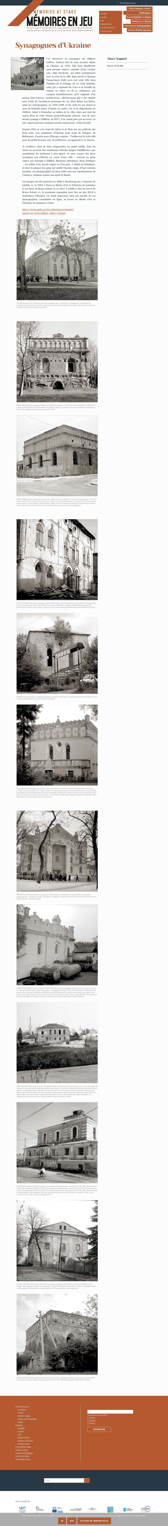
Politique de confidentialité (26, 1419)
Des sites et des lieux (107, 27)
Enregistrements (106, 24)
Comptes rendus (106, 31)
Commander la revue (128, 3)
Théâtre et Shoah (141, 21)
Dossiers (103, 17)
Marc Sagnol (117, 58)
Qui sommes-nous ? (140, 8)
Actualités (103, 14)
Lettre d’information (139, 30)
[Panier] (140, 3)
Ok (62, 1521)
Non (72, 1521)
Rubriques (145, 12)
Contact (20, 1413)
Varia (102, 20)
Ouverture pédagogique (137, 25)
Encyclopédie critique (139, 17)
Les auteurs (21, 1410)
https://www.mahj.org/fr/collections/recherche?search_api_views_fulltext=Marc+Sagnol (48, 211)
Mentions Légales (23, 1416)
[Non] (165, 1519)
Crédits (20, 1422)
